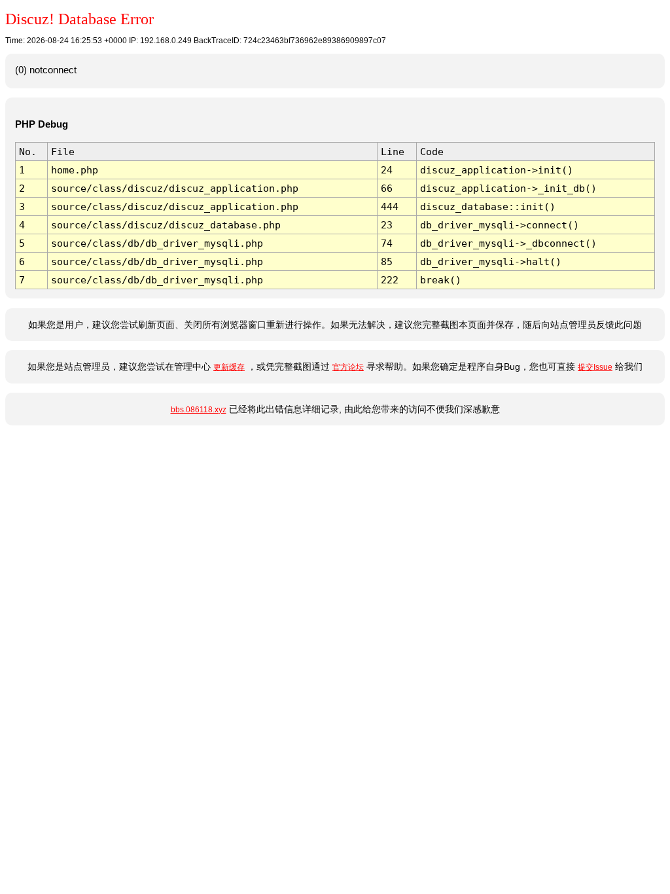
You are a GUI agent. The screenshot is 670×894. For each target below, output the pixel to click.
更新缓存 (229, 367)
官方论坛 (348, 367)
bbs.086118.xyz (198, 409)
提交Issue (595, 367)
